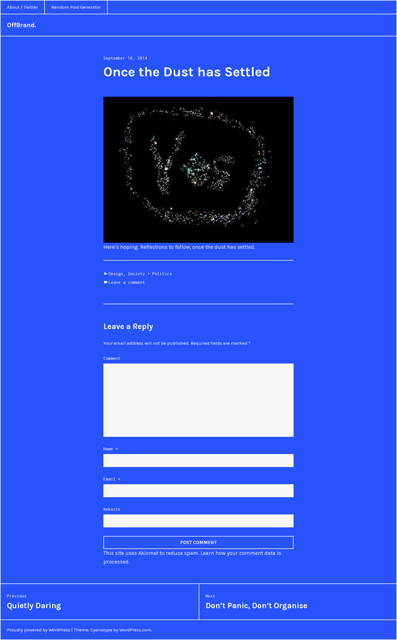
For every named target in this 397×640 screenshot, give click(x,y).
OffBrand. (21, 25)
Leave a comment (127, 282)
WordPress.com (135, 629)
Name (110, 448)
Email (111, 478)
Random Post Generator (76, 7)
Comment (111, 358)
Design (116, 273)
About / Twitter (22, 7)
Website (111, 509)
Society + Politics (150, 273)
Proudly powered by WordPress (38, 629)
